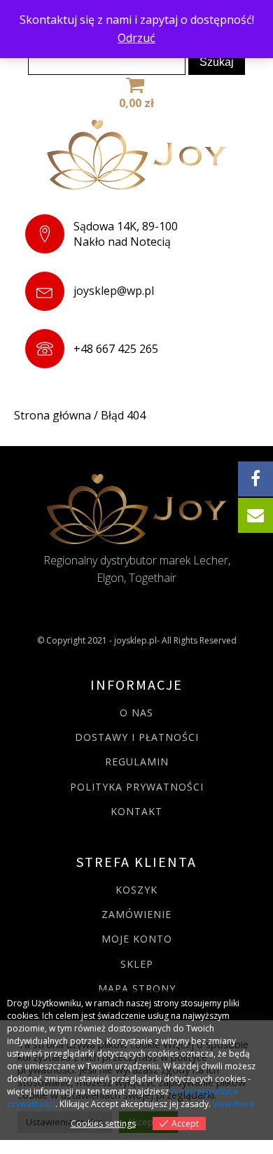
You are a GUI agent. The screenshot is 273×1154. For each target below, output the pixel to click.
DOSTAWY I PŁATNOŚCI (137, 737)
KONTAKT (136, 811)
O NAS (136, 712)
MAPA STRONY (137, 988)
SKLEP (136, 964)
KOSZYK (136, 889)
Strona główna (52, 415)
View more (234, 1104)
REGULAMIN (137, 761)
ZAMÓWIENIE (137, 914)
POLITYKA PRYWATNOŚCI (137, 786)
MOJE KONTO (137, 938)
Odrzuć (136, 38)
